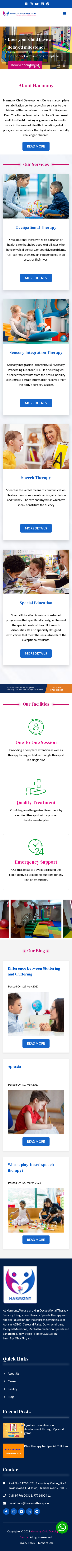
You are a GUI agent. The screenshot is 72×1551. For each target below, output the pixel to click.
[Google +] (37, 4)
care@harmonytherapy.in (33, 1503)
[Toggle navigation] (64, 13)
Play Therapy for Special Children (46, 1446)
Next (64, 919)
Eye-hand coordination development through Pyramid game (44, 1429)
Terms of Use (45, 1542)
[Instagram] (31, 4)
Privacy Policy (27, 1542)
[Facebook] (26, 4)
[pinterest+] (42, 4)
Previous (7, 919)
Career (12, 1381)
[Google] (47, 4)
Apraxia (14, 1066)
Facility (12, 1389)
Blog (11, 1396)
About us (13, 1373)
